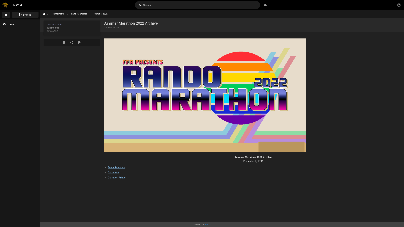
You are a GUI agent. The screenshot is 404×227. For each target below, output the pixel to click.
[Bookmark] (64, 42)
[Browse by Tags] (265, 5)
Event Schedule (116, 167)
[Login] (399, 5)
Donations (113, 172)
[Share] (72, 42)
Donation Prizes (116, 177)
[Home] (6, 15)
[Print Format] (79, 42)
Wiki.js (208, 224)
